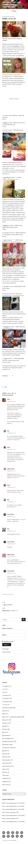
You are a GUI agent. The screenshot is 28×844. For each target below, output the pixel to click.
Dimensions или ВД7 (7, 707)
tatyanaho (6, 326)
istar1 (13, 16)
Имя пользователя (7, 628)
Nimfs (3, 803)
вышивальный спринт (7, 741)
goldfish (5, 122)
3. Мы (3, 692)
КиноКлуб (4, 757)
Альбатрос (5, 723)
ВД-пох (4, 732)
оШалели (4, 772)
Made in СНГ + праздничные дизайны (11, 717)
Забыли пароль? (6, 652)
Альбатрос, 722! (14, 812)
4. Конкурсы (5, 695)
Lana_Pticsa (15, 46)
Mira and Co (5, 720)
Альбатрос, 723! (14, 818)
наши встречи (5, 763)
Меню (14, 11)
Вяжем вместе (6, 744)
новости (4, 769)
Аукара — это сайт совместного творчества (11, 4)
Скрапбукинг (5, 778)
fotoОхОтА (5, 710)
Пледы (4, 775)
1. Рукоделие (5, 686)
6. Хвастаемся (6, 701)
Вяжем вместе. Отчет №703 (17, 803)
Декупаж (4, 750)
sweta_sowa (10, 469)
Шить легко (5, 784)
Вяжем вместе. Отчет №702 (17, 815)
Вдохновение (5, 735)
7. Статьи (4, 704)
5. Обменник (5, 698)
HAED (5, 387)
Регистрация (5, 649)
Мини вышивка (6, 760)
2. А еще (4, 689)
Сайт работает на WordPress (9, 840)
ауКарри (4, 726)
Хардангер (5, 781)
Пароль (4, 635)
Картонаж (4, 754)
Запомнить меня (8, 641)
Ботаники (4, 729)
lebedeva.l (5, 225)
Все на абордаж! (6, 738)
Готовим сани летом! (7, 747)
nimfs (4, 240)
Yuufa (5, 358)
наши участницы (6, 766)
